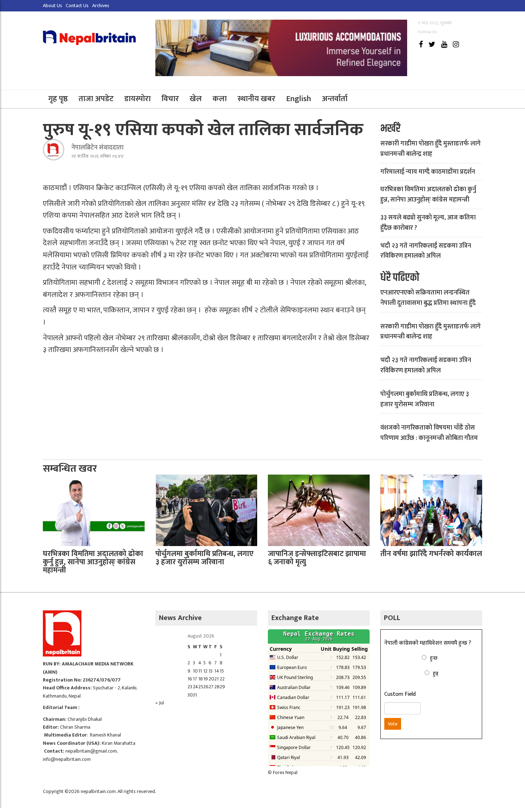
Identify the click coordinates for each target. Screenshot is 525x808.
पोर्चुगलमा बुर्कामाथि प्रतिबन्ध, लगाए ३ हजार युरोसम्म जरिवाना (424, 399)
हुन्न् (435, 673)
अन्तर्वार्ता (335, 98)
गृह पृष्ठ (58, 98)
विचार (170, 98)
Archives (100, 5)
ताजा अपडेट (96, 98)
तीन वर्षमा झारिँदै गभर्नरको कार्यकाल (431, 553)
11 (200, 671)
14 (216, 671)
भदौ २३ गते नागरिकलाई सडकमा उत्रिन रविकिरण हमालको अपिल (425, 251)
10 (195, 671)
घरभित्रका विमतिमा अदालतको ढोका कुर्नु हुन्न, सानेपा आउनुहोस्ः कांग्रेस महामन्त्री (428, 194)
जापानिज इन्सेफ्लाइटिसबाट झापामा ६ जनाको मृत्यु (317, 557)
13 (210, 671)
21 (216, 679)
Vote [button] (393, 724)
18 (200, 679)
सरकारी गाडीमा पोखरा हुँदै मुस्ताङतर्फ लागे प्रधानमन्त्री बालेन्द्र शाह (430, 148)
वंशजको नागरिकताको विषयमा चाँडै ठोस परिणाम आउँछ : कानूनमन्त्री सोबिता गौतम (429, 432)
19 (205, 679)
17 (195, 679)
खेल (196, 98)
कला (219, 98)
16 (190, 679)
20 (211, 679)
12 (205, 671)
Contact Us (77, 5)
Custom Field (400, 694)
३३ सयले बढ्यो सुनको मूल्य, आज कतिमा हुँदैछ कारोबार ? (428, 222)
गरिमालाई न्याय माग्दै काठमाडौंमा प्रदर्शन (427, 172)
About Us (52, 5)
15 (222, 671)
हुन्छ (434, 658)
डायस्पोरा (137, 98)
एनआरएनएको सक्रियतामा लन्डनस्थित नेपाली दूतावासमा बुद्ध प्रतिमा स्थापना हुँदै (428, 297)
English (298, 98)
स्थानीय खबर (256, 98)
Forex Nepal (285, 772)
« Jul (159, 703)
